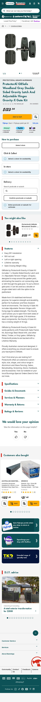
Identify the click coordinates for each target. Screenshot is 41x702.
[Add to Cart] (36, 235)
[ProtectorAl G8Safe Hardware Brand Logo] (35, 73)
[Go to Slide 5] (18, 241)
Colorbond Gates (16, 26)
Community (6, 669)
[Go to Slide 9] (27, 241)
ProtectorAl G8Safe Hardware (17, 80)
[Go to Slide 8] (25, 241)
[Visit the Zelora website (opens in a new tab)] (18, 16)
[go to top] (35, 633)
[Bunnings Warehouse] (20, 4)
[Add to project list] (35, 117)
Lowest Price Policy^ (10, 21)
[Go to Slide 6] (20, 241)
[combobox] (20, 10)
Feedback (26, 669)
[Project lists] (34, 3)
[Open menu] (2, 3)
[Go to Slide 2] (21, 73)
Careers (35, 669)
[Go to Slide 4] (16, 241)
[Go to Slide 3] (14, 241)
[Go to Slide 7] (23, 241)
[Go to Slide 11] (30, 618)
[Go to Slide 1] (19, 73)
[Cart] (38, 3)
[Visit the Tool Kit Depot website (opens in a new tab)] (27, 16)
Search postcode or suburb (14, 186)
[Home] (3, 26)
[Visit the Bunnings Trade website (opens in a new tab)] (36, 16)
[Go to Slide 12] (32, 618)
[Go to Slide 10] (30, 241)
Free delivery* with (27, 21)
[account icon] (30, 3)
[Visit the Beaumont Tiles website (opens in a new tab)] (6, 16)
